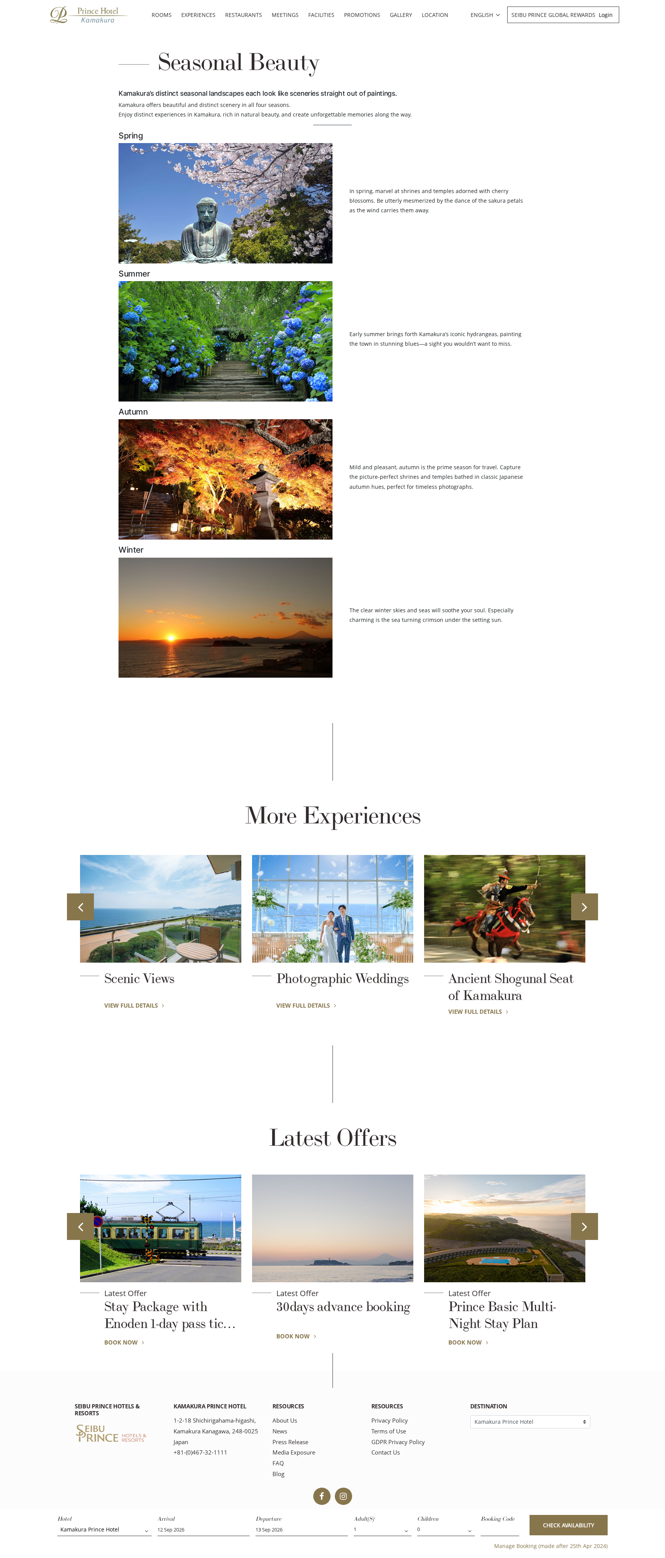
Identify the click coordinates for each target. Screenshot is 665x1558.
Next (584, 906)
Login (606, 14)
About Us (284, 1420)
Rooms (162, 14)
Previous (80, 906)
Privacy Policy (389, 1420)
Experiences (198, 14)
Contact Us (385, 1452)
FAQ (278, 1463)
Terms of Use (388, 1431)
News (279, 1431)
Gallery (401, 14)
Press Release (290, 1442)
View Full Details (131, 1005)
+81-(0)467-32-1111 (200, 1452)
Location (435, 14)
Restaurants (243, 14)
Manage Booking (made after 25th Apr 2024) (551, 1546)
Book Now (121, 1336)
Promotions (362, 14)
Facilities (321, 14)
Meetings (285, 14)
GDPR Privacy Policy (398, 1442)
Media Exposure (293, 1452)
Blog (278, 1474)
